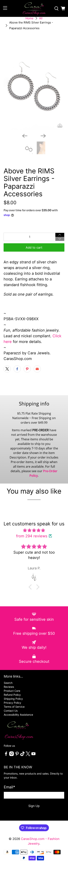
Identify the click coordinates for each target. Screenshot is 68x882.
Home (29, 18)
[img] (34, 530)
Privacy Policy (12, 702)
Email (9, 787)
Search (8, 682)
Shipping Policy (13, 698)
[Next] (43, 136)
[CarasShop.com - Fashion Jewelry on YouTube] (33, 755)
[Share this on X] (7, 369)
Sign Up (34, 806)
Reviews (9, 686)
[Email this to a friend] (37, 369)
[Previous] (25, 136)
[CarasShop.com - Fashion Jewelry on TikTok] (22, 755)
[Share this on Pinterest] (27, 369)
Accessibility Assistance (18, 714)
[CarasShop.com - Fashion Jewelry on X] (28, 755)
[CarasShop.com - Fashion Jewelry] (34, 8)
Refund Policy (12, 694)
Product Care (12, 690)
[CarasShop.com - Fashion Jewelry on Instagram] (11, 755)
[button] (31, 587)
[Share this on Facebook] (17, 369)
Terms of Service (14, 706)
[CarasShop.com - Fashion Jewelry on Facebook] (6, 755)
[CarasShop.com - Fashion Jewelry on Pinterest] (17, 755)
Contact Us (11, 710)
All (40, 18)
